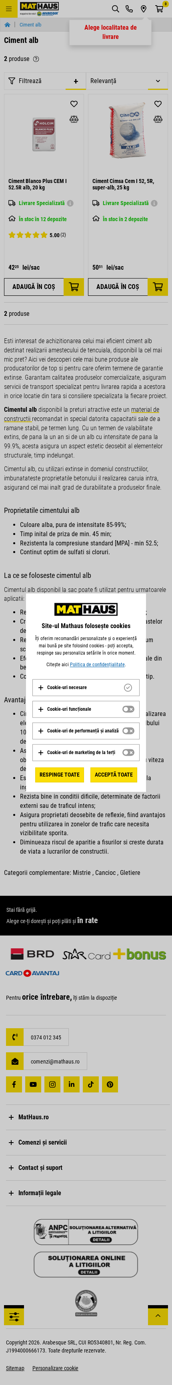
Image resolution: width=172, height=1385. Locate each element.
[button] (62, 687)
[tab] (86, 687)
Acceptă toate (114, 774)
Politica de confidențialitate (97, 664)
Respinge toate (60, 774)
